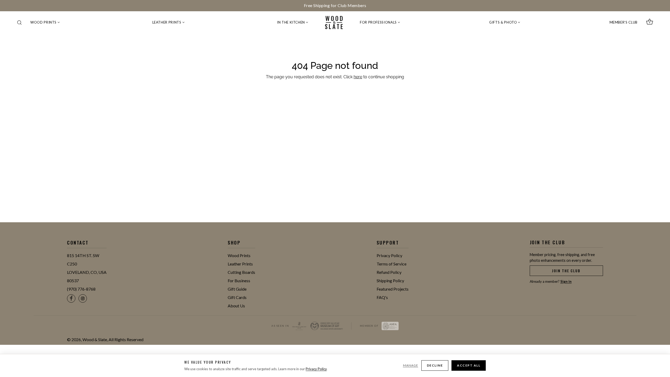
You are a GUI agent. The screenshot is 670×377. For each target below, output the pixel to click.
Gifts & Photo (503, 22)
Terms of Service (391, 263)
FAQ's (382, 297)
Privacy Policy (389, 255)
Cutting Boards (241, 272)
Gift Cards (237, 297)
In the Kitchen (291, 22)
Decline (435, 365)
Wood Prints (43, 22)
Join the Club (566, 270)
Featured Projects (393, 288)
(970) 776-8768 (81, 288)
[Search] (19, 22)
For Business (239, 280)
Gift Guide (237, 288)
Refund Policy (389, 272)
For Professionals (378, 22)
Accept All (468, 365)
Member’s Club (624, 22)
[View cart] (649, 22)
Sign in (566, 281)
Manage (410, 365)
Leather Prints (166, 22)
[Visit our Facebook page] (71, 298)
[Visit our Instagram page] (83, 298)
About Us (236, 305)
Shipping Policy (390, 280)
